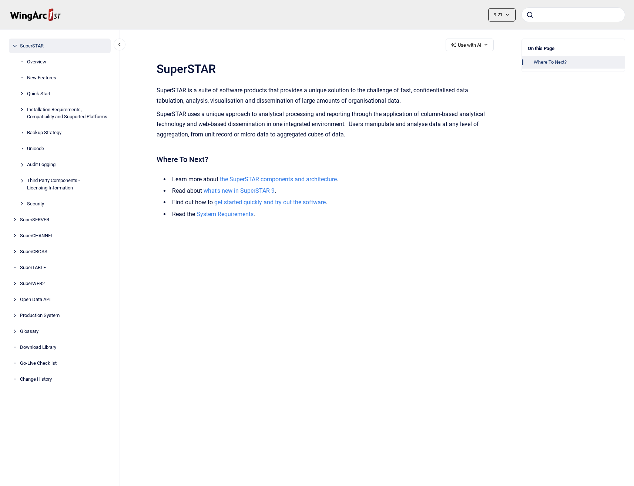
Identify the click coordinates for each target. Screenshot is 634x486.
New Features (41, 77)
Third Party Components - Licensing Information (53, 184)
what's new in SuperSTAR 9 (239, 190)
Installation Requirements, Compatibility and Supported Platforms (67, 113)
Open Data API (35, 299)
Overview (36, 62)
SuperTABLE (33, 267)
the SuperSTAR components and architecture (278, 179)
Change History (36, 379)
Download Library (38, 347)
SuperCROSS (33, 251)
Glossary (29, 331)
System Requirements (225, 214)
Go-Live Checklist (38, 363)
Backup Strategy (44, 132)
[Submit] (530, 15)
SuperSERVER (34, 219)
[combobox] (573, 15)
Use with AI (470, 45)
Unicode (35, 148)
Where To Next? (550, 62)
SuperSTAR (32, 46)
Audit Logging (41, 164)
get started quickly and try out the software (270, 202)
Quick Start (38, 93)
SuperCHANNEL (36, 235)
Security (35, 203)
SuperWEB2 (32, 283)
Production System (40, 315)
